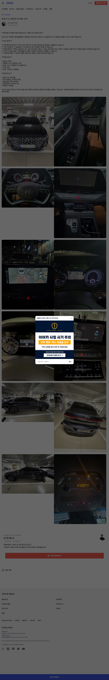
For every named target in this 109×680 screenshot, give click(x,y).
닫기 (70, 361)
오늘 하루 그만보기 (43, 361)
